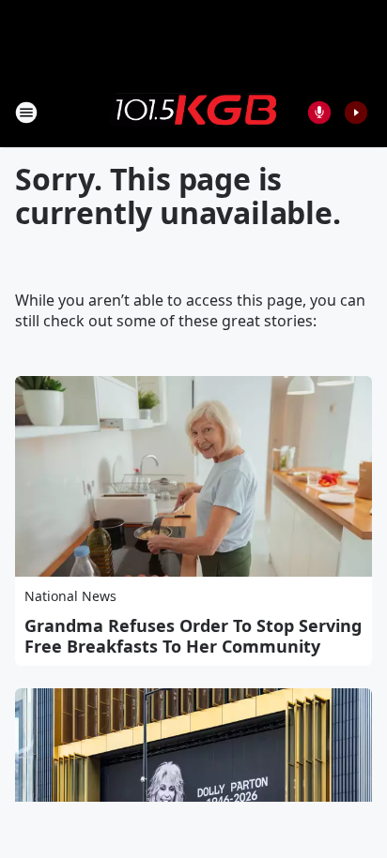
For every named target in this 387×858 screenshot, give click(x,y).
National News (70, 596)
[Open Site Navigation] (26, 112)
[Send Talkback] (319, 112)
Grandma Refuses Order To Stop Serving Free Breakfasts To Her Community (193, 635)
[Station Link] (193, 111)
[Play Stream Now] (356, 112)
